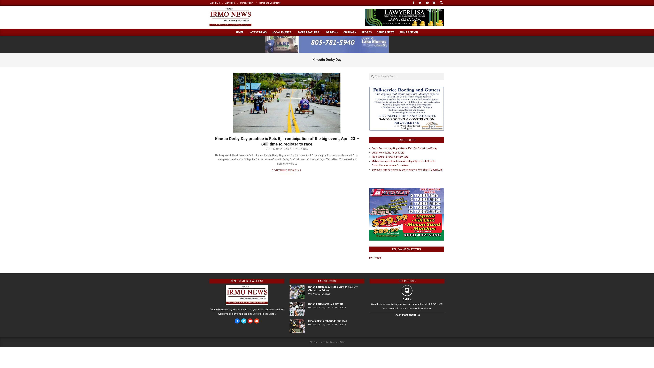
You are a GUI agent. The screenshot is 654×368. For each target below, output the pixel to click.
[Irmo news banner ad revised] (404, 10)
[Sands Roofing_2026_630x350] (406, 88)
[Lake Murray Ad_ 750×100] (327, 37)
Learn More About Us (407, 315)
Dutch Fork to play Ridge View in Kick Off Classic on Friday (404, 148)
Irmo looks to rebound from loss (390, 156)
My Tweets (375, 257)
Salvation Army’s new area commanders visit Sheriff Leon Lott (407, 169)
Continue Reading (287, 170)
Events (303, 149)
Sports (342, 307)
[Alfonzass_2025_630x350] (406, 190)
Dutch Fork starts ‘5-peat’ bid (388, 152)
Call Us (407, 299)
